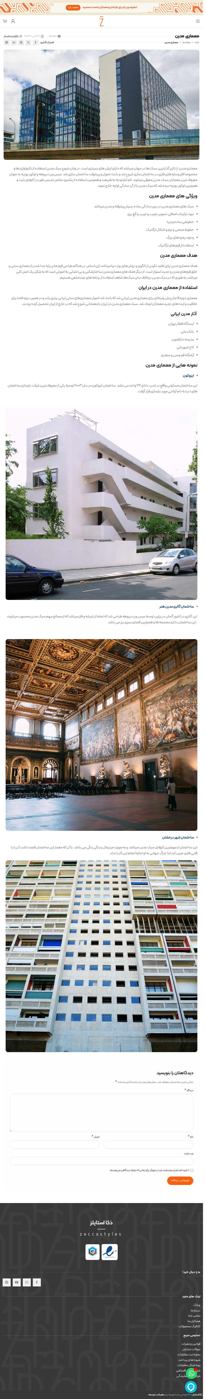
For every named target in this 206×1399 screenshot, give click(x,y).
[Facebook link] (36, 43)
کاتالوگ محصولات (189, 1326)
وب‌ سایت (188, 1154)
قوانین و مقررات (190, 1344)
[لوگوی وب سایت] (102, 21)
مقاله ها (186, 43)
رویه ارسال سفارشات (188, 1365)
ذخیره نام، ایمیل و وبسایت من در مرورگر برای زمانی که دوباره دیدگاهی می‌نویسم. (149, 1170)
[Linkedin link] (14, 43)
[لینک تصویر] (110, 1252)
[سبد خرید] (5, 21)
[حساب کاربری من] (13, 21)
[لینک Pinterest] (21, 43)
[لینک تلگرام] (7, 43)
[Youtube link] (17, 1282)
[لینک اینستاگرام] (27, 1282)
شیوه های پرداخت (189, 1360)
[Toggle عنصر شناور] (191, 1373)
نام (190, 1137)
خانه (197, 43)
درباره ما (195, 1310)
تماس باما (194, 1315)
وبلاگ (196, 1305)
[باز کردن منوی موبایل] (198, 21)
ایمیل (96, 1137)
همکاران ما (193, 1321)
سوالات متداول (191, 1349)
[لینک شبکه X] (28, 43)
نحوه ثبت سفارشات (188, 1354)
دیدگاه (188, 1090)
